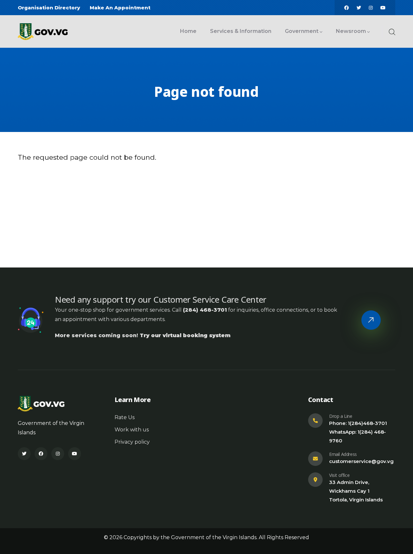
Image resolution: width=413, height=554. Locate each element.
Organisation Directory (49, 8)
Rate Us (125, 417)
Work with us (132, 430)
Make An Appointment (120, 8)
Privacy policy (132, 442)
